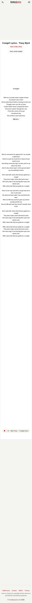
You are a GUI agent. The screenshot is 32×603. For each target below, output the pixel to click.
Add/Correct (6, 590)
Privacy (27, 590)
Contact (14, 590)
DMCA (21, 590)
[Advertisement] (16, 21)
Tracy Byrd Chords (16, 51)
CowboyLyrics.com (15, 600)
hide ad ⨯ (16, 119)
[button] (2, 2)
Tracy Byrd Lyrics (16, 46)
